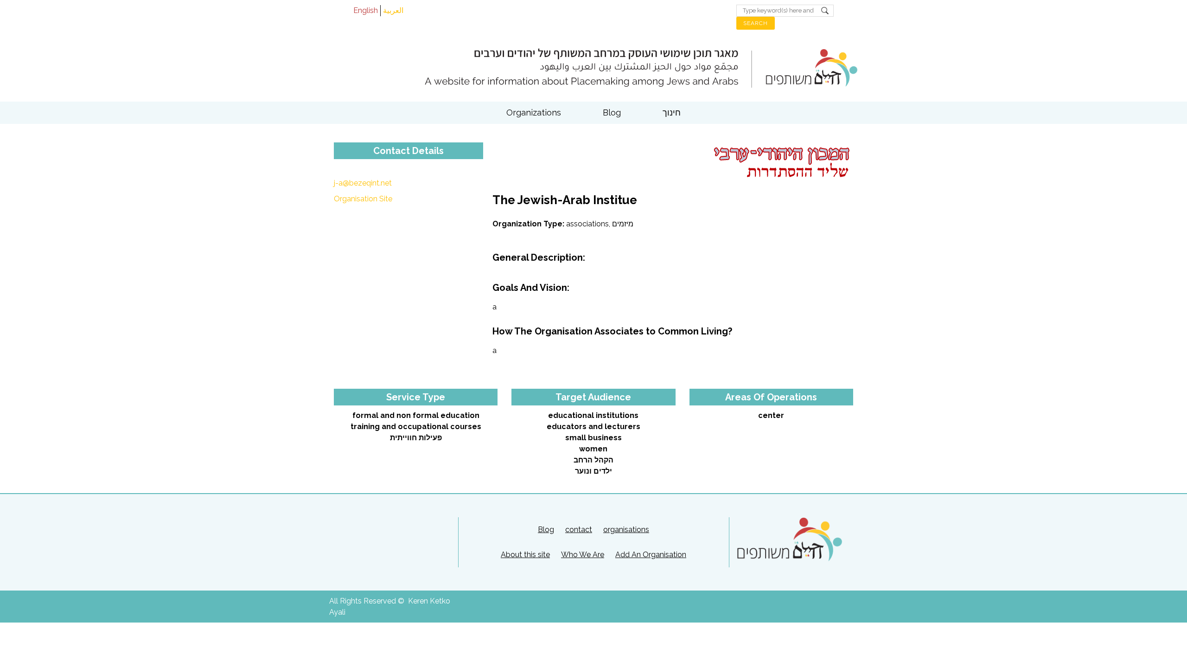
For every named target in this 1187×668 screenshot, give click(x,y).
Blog (612, 112)
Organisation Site (363, 198)
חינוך (672, 112)
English (365, 10)
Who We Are (582, 554)
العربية (393, 10)
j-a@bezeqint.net (363, 183)
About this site (525, 554)
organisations (626, 529)
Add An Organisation (650, 554)
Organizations (533, 112)
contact (578, 529)
